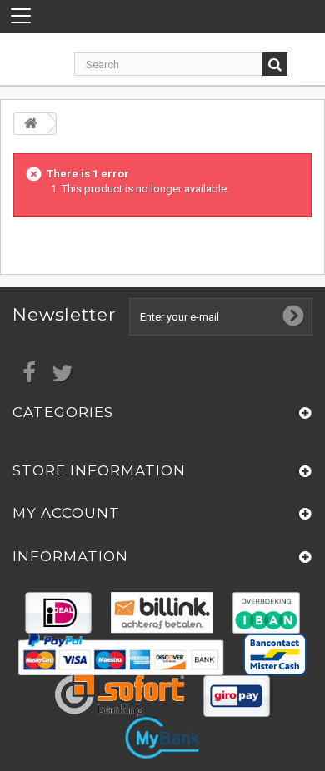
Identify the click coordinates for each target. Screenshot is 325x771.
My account (66, 513)
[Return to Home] (31, 123)
